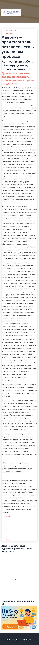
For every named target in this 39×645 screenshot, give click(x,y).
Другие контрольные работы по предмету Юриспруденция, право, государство (18, 78)
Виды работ (10, 33)
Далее (8, 540)
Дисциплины (11, 30)
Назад (8, 517)
